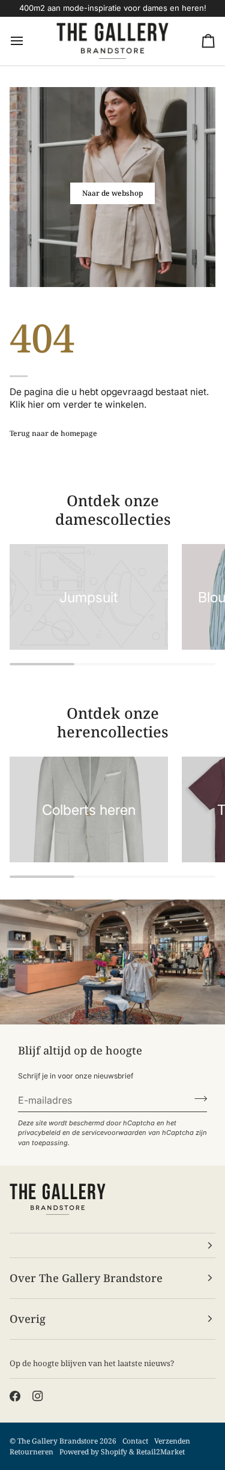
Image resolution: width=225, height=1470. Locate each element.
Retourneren (31, 1452)
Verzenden (172, 1441)
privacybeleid (39, 1132)
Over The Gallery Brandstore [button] (86, 1278)
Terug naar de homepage (53, 433)
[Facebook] (15, 1396)
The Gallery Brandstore (57, 1441)
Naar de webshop (112, 193)
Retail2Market (160, 1452)
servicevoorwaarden (114, 1132)
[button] (112, 1245)
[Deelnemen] (197, 1098)
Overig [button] (28, 1318)
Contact (135, 1441)
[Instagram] (37, 1396)
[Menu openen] (28, 41)
